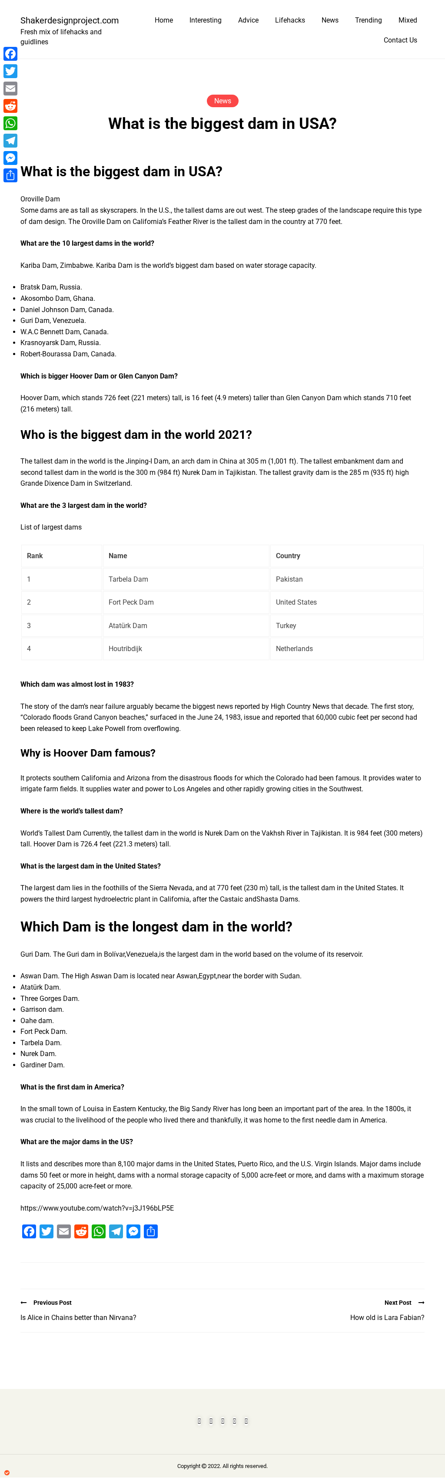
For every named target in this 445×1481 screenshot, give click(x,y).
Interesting (205, 20)
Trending (368, 20)
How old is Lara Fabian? (387, 1317)
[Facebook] (10, 54)
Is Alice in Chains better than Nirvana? (78, 1317)
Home (164, 20)
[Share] (10, 175)
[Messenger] (10, 158)
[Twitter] (10, 71)
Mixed (408, 20)
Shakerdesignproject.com (66, 20)
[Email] (10, 88)
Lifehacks (290, 20)
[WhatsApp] (10, 123)
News (330, 20)
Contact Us (400, 40)
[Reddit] (10, 106)
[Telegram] (10, 140)
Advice (248, 20)
